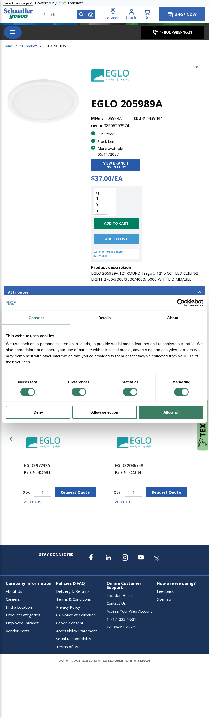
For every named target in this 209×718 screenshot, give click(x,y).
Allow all (171, 412)
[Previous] (11, 439)
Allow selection (104, 412)
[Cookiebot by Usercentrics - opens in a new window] (181, 303)
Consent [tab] (36, 317)
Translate (75, 2)
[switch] (79, 392)
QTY (97, 198)
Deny (38, 412)
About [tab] (172, 317)
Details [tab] (104, 317)
